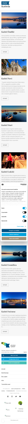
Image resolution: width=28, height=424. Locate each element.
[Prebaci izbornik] (25, 3)
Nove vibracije (24, 390)
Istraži (5, 51)
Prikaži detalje (20, 226)
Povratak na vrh (14, 420)
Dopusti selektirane (14, 234)
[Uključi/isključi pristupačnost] (2, 421)
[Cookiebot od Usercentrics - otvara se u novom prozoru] (20, 184)
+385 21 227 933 (14, 355)
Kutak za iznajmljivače (14, 362)
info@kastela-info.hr (14, 359)
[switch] (24, 212)
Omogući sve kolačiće (14, 230)
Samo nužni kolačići (14, 238)
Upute (25, 352)
